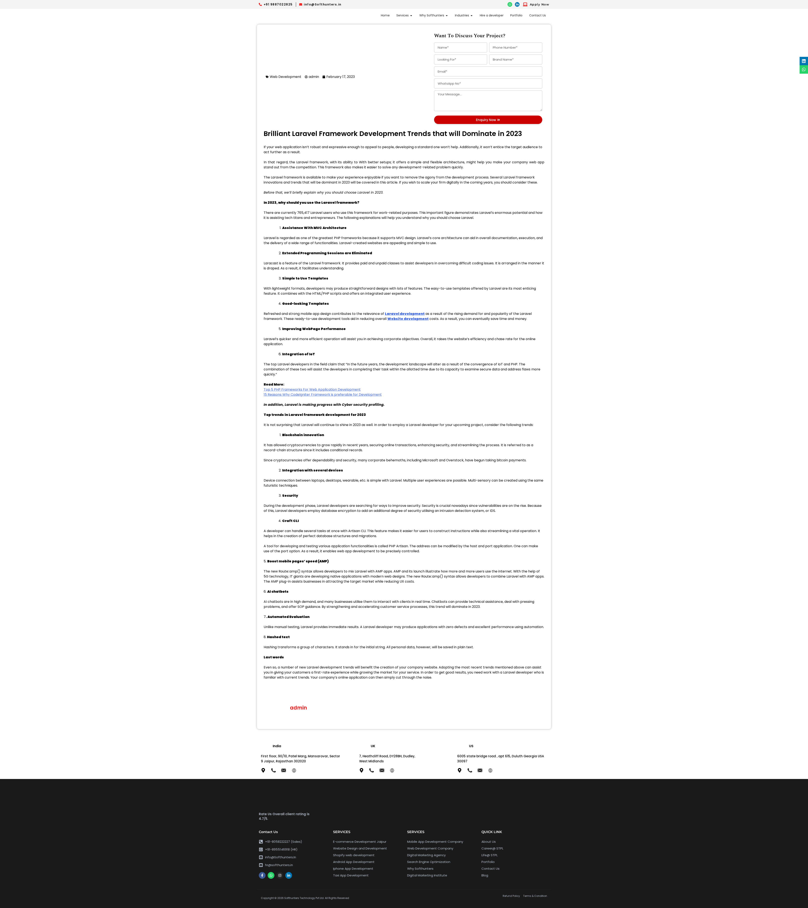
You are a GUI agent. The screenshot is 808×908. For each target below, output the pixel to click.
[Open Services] (411, 15)
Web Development (285, 76)
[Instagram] (279, 875)
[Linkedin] (804, 61)
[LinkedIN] (517, 4)
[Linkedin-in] (288, 875)
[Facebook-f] (262, 875)
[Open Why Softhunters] (446, 15)
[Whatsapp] (271, 875)
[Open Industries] (471, 15)
